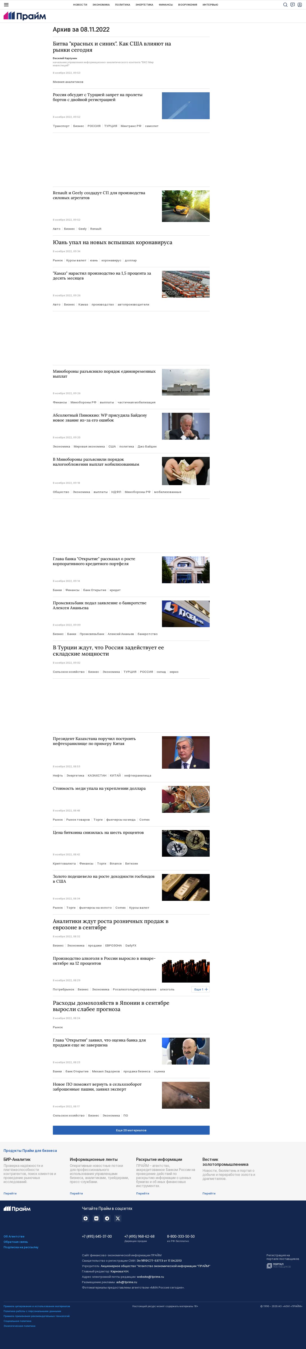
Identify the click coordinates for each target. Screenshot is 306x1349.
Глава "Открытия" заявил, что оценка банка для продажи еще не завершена (99, 1043)
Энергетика (144, 4)
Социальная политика (17, 1321)
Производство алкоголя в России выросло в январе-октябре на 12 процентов (104, 961)
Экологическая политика (19, 1325)
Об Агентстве (14, 1236)
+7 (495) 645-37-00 (97, 1237)
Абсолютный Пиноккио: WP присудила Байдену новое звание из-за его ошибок (100, 418)
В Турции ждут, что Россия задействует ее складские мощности (108, 650)
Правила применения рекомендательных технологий (37, 1316)
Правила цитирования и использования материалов (37, 1306)
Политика (122, 4)
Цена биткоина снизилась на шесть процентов (98, 832)
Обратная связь (16, 1242)
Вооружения (187, 4)
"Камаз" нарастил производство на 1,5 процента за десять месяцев (102, 276)
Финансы (166, 4)
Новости (80, 4)
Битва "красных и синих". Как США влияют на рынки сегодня (112, 47)
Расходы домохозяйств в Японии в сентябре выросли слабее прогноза (111, 1006)
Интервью (210, 4)
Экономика (101, 4)
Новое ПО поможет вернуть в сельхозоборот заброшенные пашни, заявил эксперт (97, 1087)
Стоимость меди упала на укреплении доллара (99, 788)
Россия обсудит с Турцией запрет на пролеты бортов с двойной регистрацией (97, 97)
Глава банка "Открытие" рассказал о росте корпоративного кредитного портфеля (94, 561)
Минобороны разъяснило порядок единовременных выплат (104, 374)
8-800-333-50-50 (181, 1239)
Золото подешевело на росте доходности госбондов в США (104, 879)
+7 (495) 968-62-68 (139, 1239)
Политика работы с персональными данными (32, 1311)
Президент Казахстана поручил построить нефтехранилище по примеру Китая (94, 741)
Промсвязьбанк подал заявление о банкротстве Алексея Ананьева (100, 605)
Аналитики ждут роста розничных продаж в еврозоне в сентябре (110, 924)
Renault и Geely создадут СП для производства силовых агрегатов (99, 195)
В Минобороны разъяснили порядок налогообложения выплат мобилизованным (96, 462)
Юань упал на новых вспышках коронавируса (112, 242)
